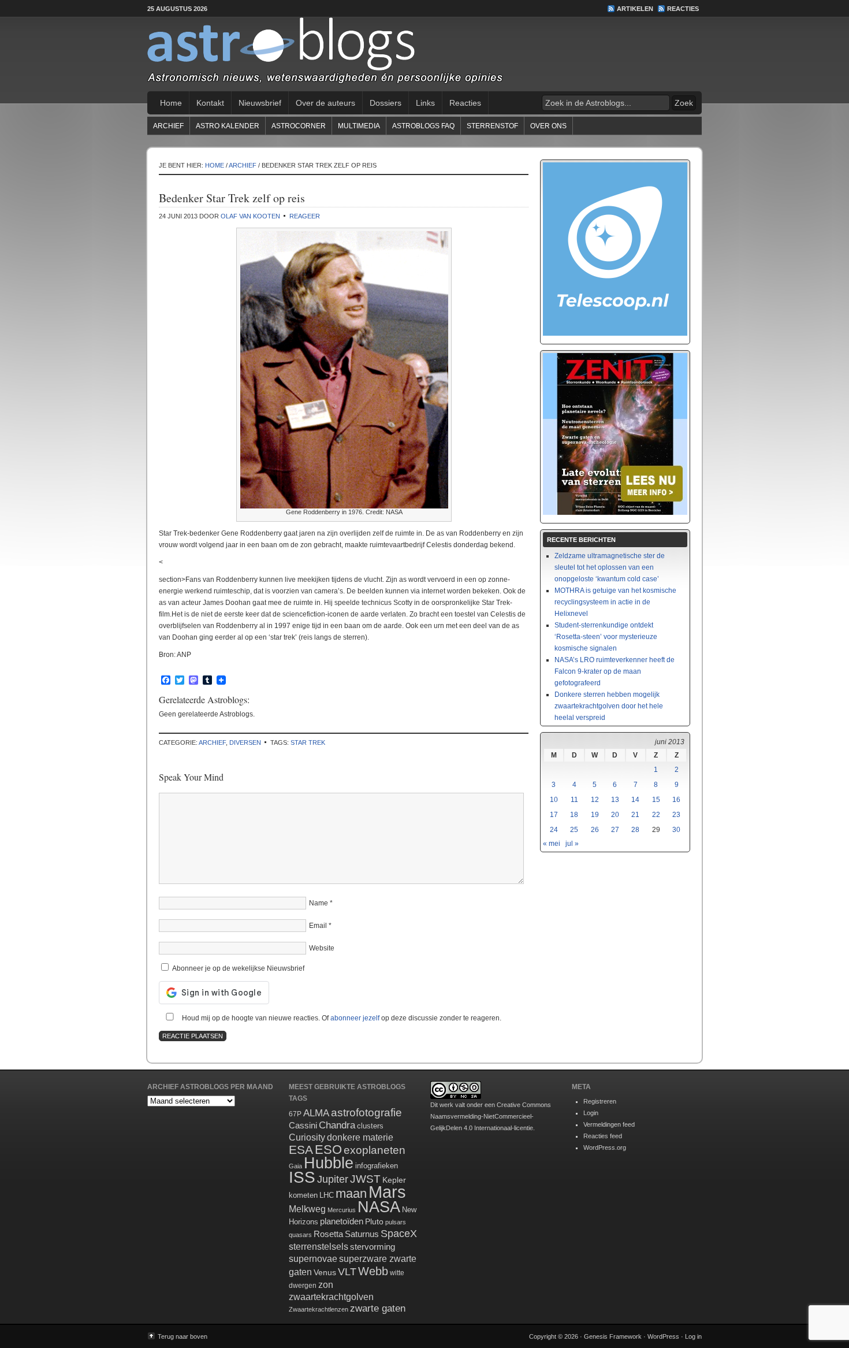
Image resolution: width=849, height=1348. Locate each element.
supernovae (313, 1259)
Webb (373, 1271)
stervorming (372, 1247)
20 (615, 815)
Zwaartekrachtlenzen (318, 1309)
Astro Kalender (227, 126)
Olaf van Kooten (250, 216)
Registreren (599, 1101)
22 (656, 815)
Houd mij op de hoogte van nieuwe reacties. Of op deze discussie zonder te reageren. (340, 1018)
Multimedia (359, 126)
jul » (572, 844)
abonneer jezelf (354, 1018)
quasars (300, 1234)
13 (615, 800)
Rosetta (328, 1234)
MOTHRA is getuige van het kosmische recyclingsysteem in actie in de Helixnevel (615, 602)
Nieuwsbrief (260, 102)
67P (295, 1114)
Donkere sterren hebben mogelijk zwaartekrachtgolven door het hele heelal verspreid (608, 706)
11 (574, 800)
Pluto (374, 1221)
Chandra (337, 1125)
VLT (347, 1272)
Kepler (394, 1179)
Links (425, 102)
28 (635, 830)
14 (635, 800)
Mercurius (341, 1209)
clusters (370, 1126)
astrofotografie (366, 1112)
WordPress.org (604, 1147)
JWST (365, 1179)
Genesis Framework (613, 1336)
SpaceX (399, 1233)
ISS (302, 1177)
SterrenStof (492, 126)
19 (595, 815)
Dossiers (385, 102)
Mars (387, 1191)
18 (574, 815)
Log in (693, 1336)
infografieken (376, 1165)
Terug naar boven (182, 1336)
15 (656, 800)
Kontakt (210, 102)
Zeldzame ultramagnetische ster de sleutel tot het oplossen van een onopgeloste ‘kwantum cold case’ (609, 567)
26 (595, 830)
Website (321, 948)
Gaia (295, 1166)
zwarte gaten (377, 1308)
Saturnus (362, 1234)
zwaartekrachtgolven (331, 1297)
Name (318, 903)
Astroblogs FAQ (423, 126)
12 (595, 800)
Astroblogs (424, 54)
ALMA (316, 1113)
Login (590, 1112)
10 (554, 800)
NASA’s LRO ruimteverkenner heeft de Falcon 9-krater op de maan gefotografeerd (614, 671)
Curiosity (307, 1137)
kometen (303, 1195)
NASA (379, 1207)
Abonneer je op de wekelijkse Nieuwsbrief (237, 968)
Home (171, 102)
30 (676, 830)
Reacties (683, 8)
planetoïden (341, 1221)
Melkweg (307, 1209)
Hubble (328, 1163)
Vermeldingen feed (609, 1124)
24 (554, 830)
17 (554, 815)
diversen (245, 742)
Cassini (303, 1125)
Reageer (304, 216)
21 (635, 815)
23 (676, 815)
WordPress (663, 1336)
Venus (325, 1272)
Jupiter (332, 1179)
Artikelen (635, 8)
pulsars (395, 1222)
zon (325, 1284)
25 (574, 830)
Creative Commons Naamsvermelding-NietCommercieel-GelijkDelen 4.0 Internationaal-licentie (490, 1116)
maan (351, 1193)
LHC (326, 1195)
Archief (168, 126)
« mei (551, 844)
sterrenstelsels (318, 1246)
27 (615, 830)
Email (318, 926)
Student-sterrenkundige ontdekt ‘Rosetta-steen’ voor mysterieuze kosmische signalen (605, 636)
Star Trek (308, 742)
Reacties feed (602, 1135)
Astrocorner (298, 126)
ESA (301, 1150)
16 (676, 800)
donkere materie (360, 1137)
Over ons (548, 126)
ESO (328, 1149)
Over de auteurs (325, 102)
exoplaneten (374, 1150)
